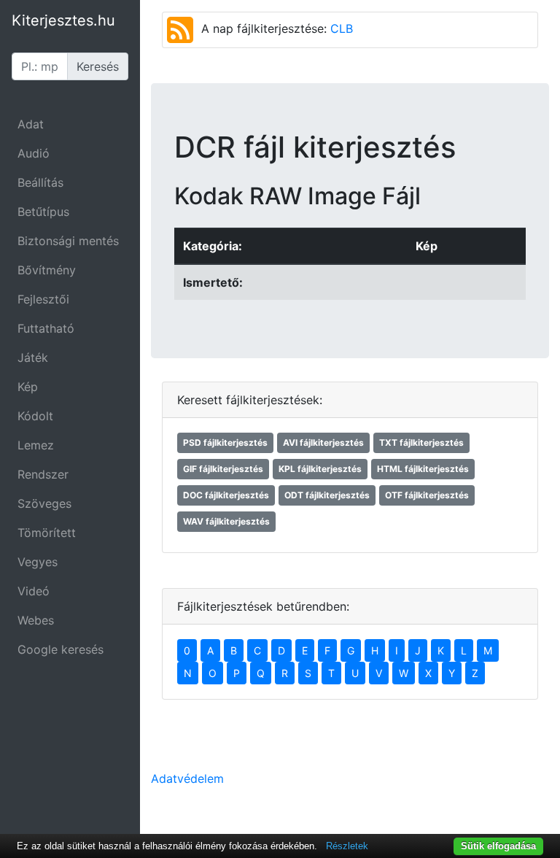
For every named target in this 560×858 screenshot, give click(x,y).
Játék (33, 357)
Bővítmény (47, 270)
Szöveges (44, 503)
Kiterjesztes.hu (63, 20)
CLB (341, 28)
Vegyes (38, 561)
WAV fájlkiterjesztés (226, 521)
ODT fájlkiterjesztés (327, 495)
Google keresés (61, 649)
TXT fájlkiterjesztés (421, 442)
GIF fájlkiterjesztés (223, 468)
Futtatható (46, 328)
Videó (34, 591)
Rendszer (43, 474)
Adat (31, 124)
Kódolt (35, 416)
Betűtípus (43, 211)
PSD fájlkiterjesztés (225, 442)
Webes (36, 620)
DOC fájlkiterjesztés (226, 495)
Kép (28, 386)
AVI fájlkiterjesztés (323, 442)
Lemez (36, 445)
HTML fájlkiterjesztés (423, 468)
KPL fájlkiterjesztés (320, 468)
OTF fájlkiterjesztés (427, 495)
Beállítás (40, 182)
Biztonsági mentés (68, 240)
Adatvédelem (187, 778)
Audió (34, 153)
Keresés (98, 66)
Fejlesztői (43, 299)
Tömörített (47, 532)
